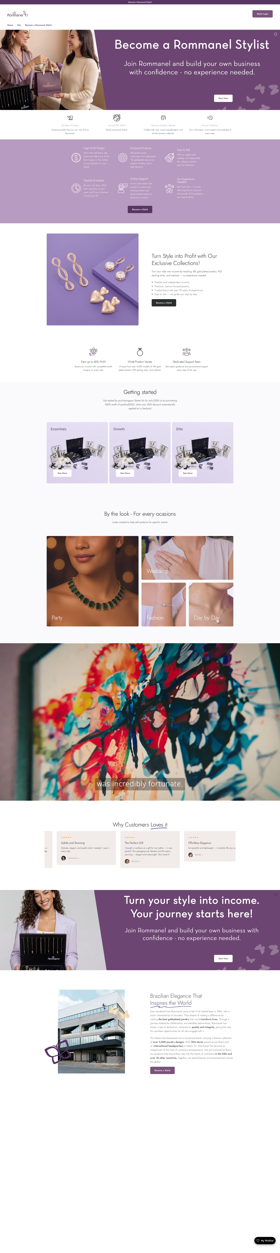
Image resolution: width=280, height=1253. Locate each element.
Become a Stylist (140, 209)
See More (62, 473)
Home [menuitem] (10, 25)
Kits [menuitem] (19, 25)
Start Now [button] (223, 98)
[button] (164, 302)
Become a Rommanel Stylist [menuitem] (38, 25)
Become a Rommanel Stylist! (140, 2)
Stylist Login (262, 13)
